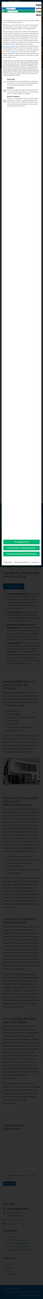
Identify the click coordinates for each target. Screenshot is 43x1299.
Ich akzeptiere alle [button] (21, 542)
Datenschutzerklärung (10, 46)
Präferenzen (8, 562)
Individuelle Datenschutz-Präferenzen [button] (21, 554)
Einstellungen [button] (14, 51)
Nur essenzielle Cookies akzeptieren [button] (21, 548)
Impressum (35, 562)
